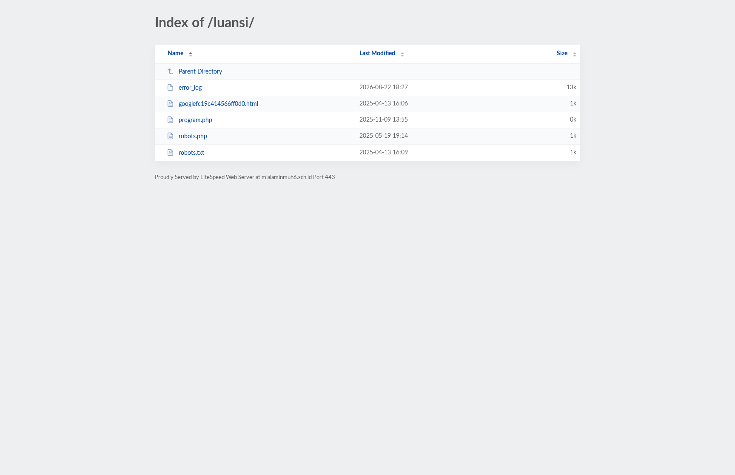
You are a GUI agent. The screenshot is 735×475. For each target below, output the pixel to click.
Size (562, 54)
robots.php (193, 136)
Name (175, 54)
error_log (190, 88)
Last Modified (377, 54)
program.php (195, 120)
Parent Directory (200, 72)
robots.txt (191, 153)
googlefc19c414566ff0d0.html (218, 104)
